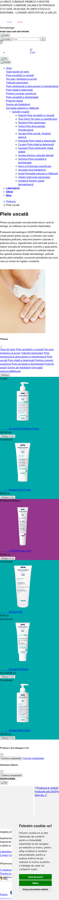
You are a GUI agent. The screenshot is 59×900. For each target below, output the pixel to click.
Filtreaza (5, 375)
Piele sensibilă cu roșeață (30, 349)
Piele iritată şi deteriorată (21, 360)
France (4, 894)
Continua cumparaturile (11, 758)
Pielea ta (11, 201)
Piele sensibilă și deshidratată (28, 364)
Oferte (9, 191)
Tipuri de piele (7, 349)
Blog (8, 195)
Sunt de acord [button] (35, 877)
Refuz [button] (35, 883)
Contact (4, 855)
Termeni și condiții (9, 873)
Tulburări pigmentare (32, 353)
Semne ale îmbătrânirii (19, 367)
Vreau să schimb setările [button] (35, 889)
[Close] (1, 346)
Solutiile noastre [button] (20, 111)
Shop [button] (9, 68)
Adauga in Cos (7, 436)
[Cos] (4, 58)
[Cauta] (42, 39)
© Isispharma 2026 (10, 870)
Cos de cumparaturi (33, 758)
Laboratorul (13, 188)
